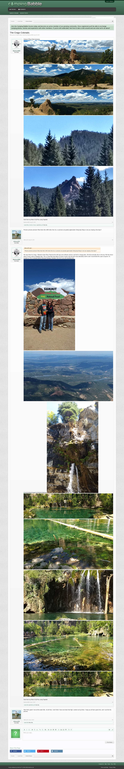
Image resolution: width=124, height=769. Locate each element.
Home (108, 764)
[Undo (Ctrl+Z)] (69, 729)
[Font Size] (34, 729)
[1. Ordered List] (51, 729)
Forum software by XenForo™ (21, 767)
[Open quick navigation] (112, 21)
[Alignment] (45, 729)
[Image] (61, 729)
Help (106, 764)
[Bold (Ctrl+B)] (24, 729)
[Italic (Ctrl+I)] (27, 729)
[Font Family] (37, 729)
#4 (112, 719)
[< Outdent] (53, 729)
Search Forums (14, 13)
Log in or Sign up (109, 1)
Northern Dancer (33, 225)
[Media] (63, 729)
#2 (112, 239)
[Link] (40, 729)
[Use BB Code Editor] (112, 729)
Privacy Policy (112, 767)
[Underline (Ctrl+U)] (29, 729)
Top (112, 764)
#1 (112, 222)
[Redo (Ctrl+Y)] (71, 729)
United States (19, 35)
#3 (112, 702)
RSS (115, 764)
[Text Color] (32, 729)
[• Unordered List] (48, 729)
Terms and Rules (104, 767)
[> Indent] (56, 729)
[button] (16, 751)
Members (23, 9)
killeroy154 (41, 225)
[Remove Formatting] (109, 729)
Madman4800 (30, 35)
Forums (13, 9)
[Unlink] (42, 729)
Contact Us (101, 764)
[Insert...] (66, 729)
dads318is (26, 225)
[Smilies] (59, 729)
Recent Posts (24, 13)
